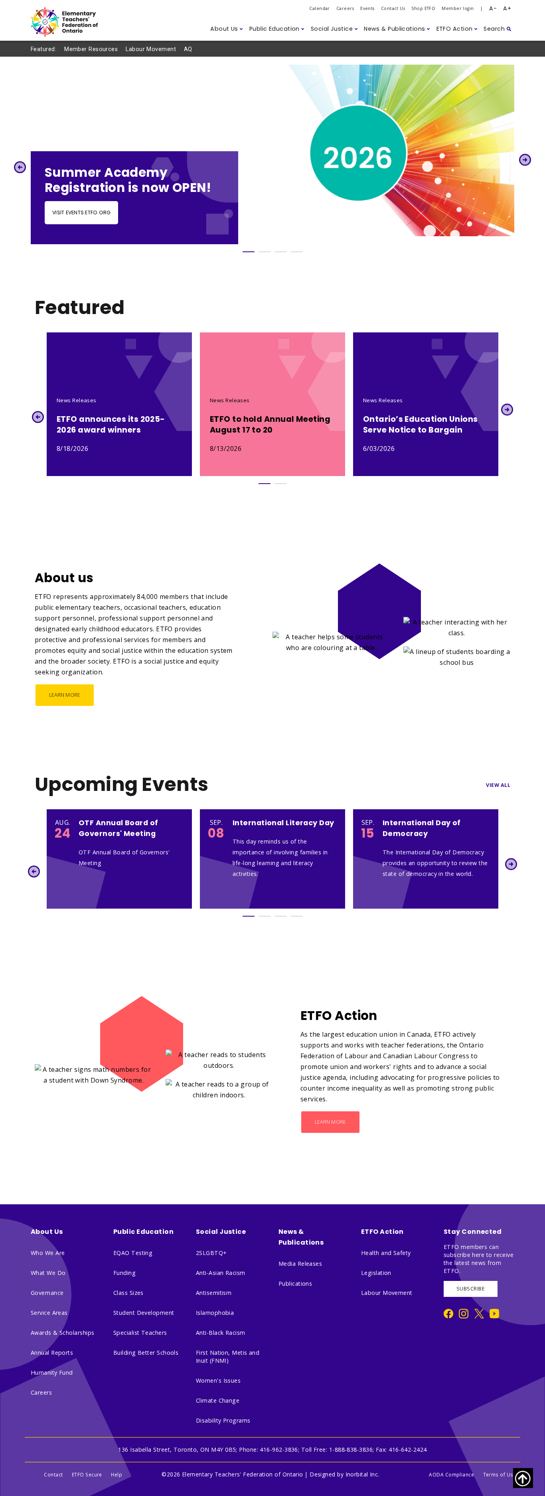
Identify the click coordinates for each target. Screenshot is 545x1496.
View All (498, 785)
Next (525, 160)
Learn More (65, 695)
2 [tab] (265, 251)
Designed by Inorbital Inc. (344, 1474)
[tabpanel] (272, 154)
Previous (20, 167)
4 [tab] (296, 251)
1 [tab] (249, 251)
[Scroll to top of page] (523, 1478)
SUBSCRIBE (470, 1288)
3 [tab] (280, 251)
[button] (226, 29)
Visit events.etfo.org (81, 212)
